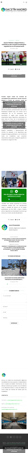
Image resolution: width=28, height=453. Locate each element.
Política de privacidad (11, 443)
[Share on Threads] (17, 69)
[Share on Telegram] (15, 69)
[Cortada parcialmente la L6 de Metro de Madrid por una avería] (14, 420)
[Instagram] (17, 437)
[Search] (23, 2)
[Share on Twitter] (10, 69)
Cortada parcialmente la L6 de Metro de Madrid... (13, 424)
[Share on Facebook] (8, 69)
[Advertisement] (14, 27)
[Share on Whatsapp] (14, 69)
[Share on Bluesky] (19, 69)
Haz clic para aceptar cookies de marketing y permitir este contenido (14, 74)
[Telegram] (11, 437)
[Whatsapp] (20, 437)
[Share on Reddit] (12, 69)
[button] (2, 271)
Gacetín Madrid (14, 225)
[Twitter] (8, 437)
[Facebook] (14, 437)
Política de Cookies (21, 443)
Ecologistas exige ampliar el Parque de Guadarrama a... (14, 278)
